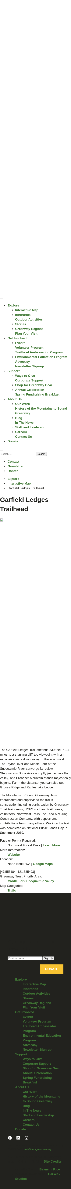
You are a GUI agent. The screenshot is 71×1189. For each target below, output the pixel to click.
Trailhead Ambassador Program (39, 352)
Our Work (22, 404)
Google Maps (43, 864)
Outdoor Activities (29, 319)
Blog (18, 418)
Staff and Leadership (30, 427)
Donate (13, 441)
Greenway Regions (29, 329)
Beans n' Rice (49, 1169)
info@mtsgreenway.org (37, 1149)
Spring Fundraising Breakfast (37, 394)
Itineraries (22, 315)
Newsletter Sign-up (29, 366)
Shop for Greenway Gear (33, 385)
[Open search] (1, 450)
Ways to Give (25, 376)
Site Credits (53, 1161)
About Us (15, 399)
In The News (24, 422)
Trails (12, 890)
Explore (13, 305)
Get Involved (17, 338)
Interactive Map (26, 310)
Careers (21, 432)
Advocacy (22, 361)
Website (14, 854)
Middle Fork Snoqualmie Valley (31, 881)
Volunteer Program (29, 347)
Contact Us (23, 436)
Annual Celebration (29, 390)
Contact (13, 461)
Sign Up (48, 958)
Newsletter (16, 466)
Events (20, 343)
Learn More (51, 845)
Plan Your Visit (26, 333)
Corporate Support (29, 380)
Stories (20, 324)
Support (14, 371)
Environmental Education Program (41, 357)
